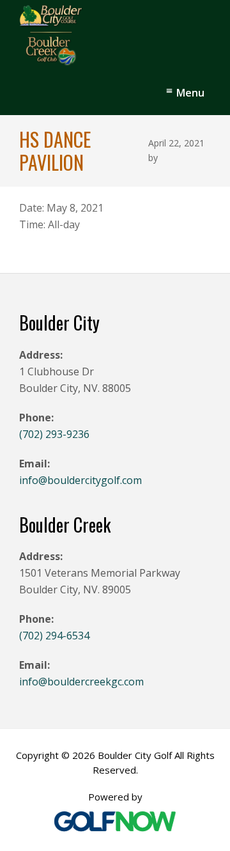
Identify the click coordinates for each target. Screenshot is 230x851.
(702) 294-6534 (54, 635)
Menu (190, 93)
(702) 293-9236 (54, 434)
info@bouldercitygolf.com (80, 480)
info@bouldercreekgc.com (81, 682)
